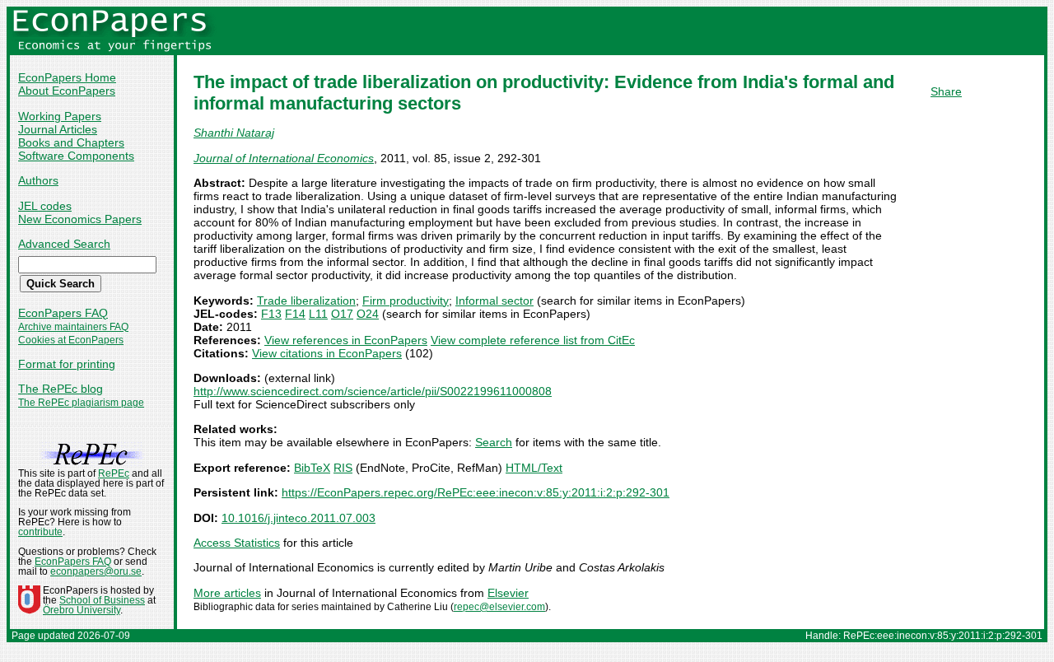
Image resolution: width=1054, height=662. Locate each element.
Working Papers (59, 116)
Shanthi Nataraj (234, 132)
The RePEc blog (60, 388)
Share (946, 91)
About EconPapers (66, 90)
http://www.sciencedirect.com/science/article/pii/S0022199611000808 (373, 391)
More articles (227, 592)
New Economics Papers (80, 219)
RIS (342, 467)
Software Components (76, 155)
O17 (342, 313)
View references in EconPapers (345, 340)
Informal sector (494, 300)
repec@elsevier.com (499, 607)
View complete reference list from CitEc (533, 340)
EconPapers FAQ (63, 312)
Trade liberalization (306, 300)
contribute (40, 532)
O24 (368, 313)
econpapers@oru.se (96, 571)
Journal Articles (57, 129)
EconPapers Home (67, 77)
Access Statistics (237, 542)
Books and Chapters (71, 142)
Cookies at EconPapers (71, 340)
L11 (318, 313)
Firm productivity (405, 300)
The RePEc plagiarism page (81, 403)
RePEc (113, 473)
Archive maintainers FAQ (73, 327)
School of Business (102, 600)
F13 (271, 313)
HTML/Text (534, 467)
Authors (38, 180)
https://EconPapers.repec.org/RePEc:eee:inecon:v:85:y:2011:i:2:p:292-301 (475, 492)
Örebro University (81, 610)
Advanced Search (64, 243)
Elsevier (508, 592)
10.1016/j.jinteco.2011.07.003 (298, 517)
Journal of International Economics (284, 158)
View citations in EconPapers (327, 353)
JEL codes (45, 205)
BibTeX (312, 467)
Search (493, 442)
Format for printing (66, 364)
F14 (295, 313)
